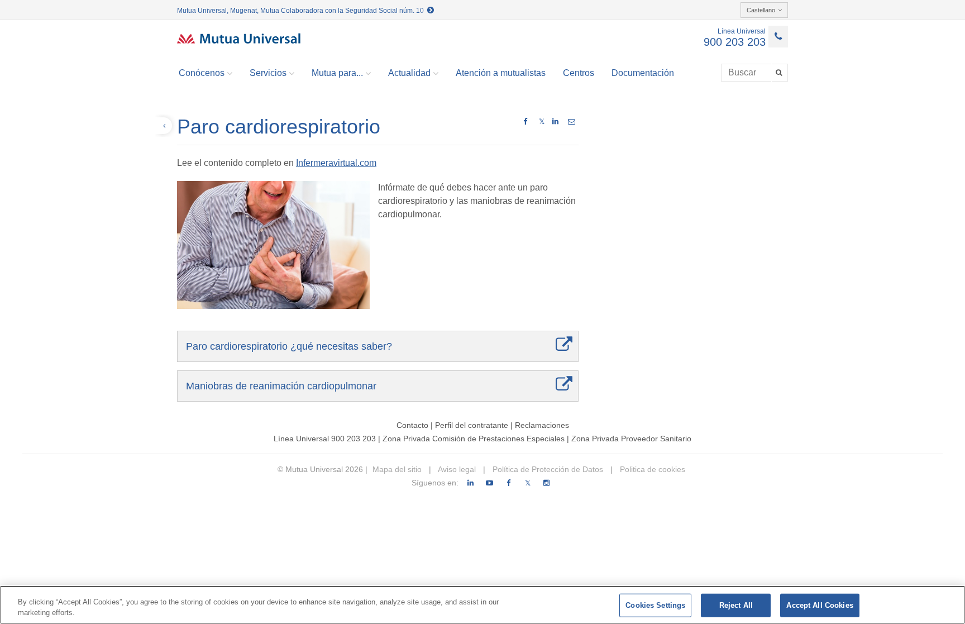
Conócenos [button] (201, 73)
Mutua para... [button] (337, 73)
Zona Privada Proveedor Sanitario (631, 438)
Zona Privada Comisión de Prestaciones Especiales (474, 438)
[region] (482, 604)
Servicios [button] (268, 73)
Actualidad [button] (409, 73)
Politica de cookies (651, 469)
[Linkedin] (470, 483)
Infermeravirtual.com (336, 163)
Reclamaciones (542, 425)
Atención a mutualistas (501, 73)
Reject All (736, 605)
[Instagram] (546, 483)
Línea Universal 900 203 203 (325, 438)
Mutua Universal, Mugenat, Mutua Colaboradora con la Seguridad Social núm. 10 (302, 11)
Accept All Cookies (819, 605)
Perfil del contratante (471, 425)
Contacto (412, 425)
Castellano (761, 10)
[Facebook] (508, 483)
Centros (578, 73)
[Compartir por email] (572, 121)
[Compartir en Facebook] (525, 121)
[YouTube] (489, 483)
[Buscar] (780, 73)
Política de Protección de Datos (546, 469)
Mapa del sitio (397, 469)
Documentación (643, 73)
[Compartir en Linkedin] (555, 121)
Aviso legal (456, 469)
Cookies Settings (655, 605)
